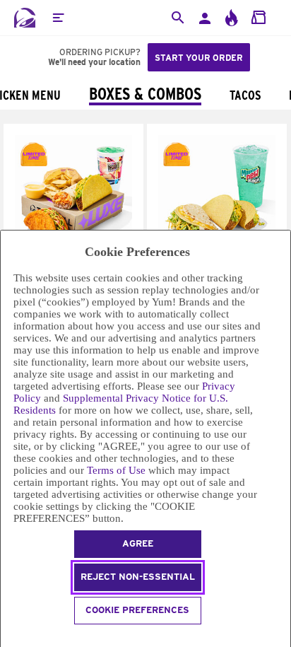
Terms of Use (116, 470)
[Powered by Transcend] (7, 637)
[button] (57, 17)
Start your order (199, 57)
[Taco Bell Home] (24, 18)
